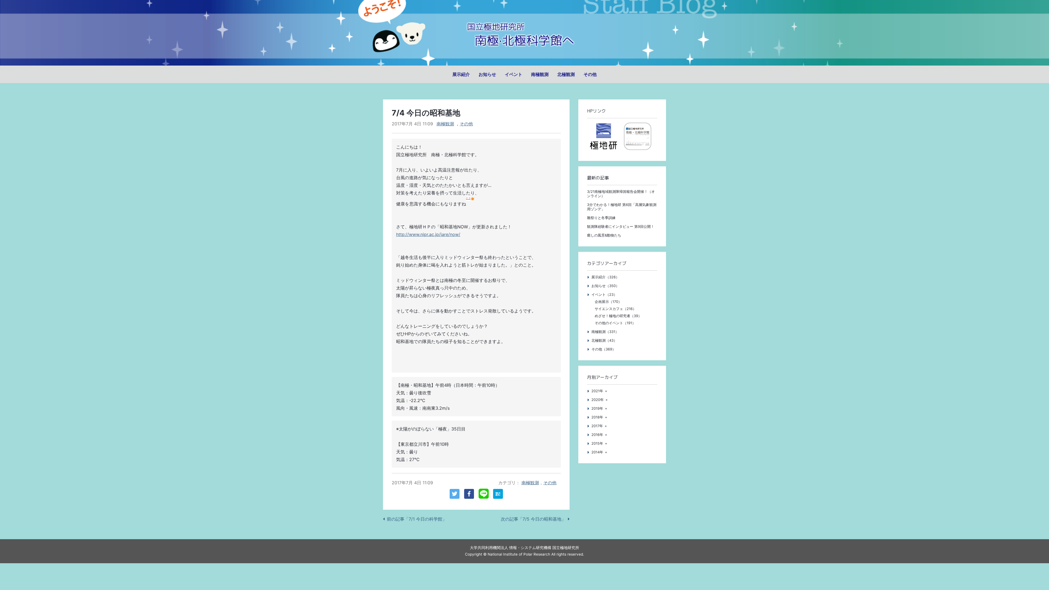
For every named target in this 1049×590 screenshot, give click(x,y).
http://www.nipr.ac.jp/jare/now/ (428, 234)
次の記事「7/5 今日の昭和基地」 (533, 519)
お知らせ (487, 74)
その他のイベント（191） (615, 323)
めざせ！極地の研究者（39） (618, 316)
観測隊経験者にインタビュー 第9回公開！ (620, 227)
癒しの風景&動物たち (604, 235)
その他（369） (603, 349)
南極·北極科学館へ (524, 40)
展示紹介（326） (605, 277)
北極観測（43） (604, 340)
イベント (513, 74)
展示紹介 (461, 74)
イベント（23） (604, 295)
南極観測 (540, 74)
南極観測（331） (605, 332)
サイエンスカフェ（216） (615, 309)
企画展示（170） (608, 302)
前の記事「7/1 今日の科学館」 (417, 519)
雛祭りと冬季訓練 (601, 218)
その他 (590, 74)
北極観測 (566, 74)
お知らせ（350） (605, 286)
